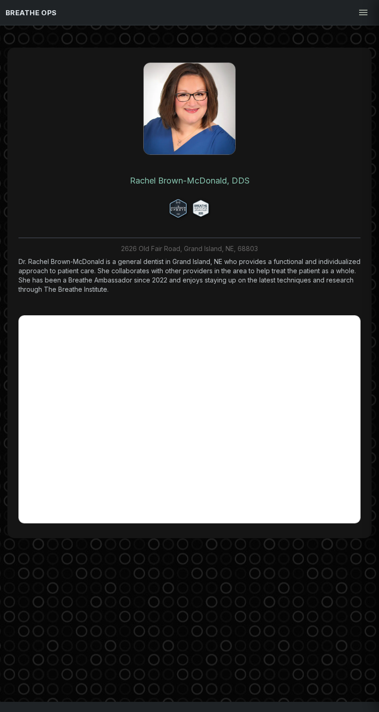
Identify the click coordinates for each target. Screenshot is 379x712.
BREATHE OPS (31, 12)
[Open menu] (363, 12)
